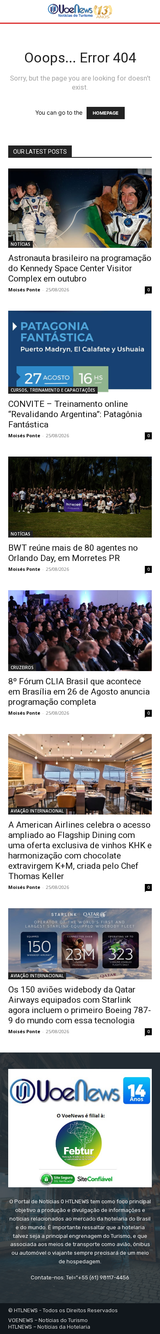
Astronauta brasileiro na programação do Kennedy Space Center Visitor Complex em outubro (79, 268)
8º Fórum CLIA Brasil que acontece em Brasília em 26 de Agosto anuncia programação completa (79, 691)
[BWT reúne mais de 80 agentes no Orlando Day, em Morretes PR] (80, 497)
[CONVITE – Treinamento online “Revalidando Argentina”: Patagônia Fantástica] (80, 352)
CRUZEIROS (22, 667)
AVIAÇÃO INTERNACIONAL (37, 811)
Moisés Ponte (24, 289)
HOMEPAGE (106, 113)
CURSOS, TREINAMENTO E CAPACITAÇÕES (53, 390)
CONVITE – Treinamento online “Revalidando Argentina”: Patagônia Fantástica (75, 414)
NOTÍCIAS (20, 244)
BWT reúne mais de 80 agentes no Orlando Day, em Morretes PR (73, 553)
